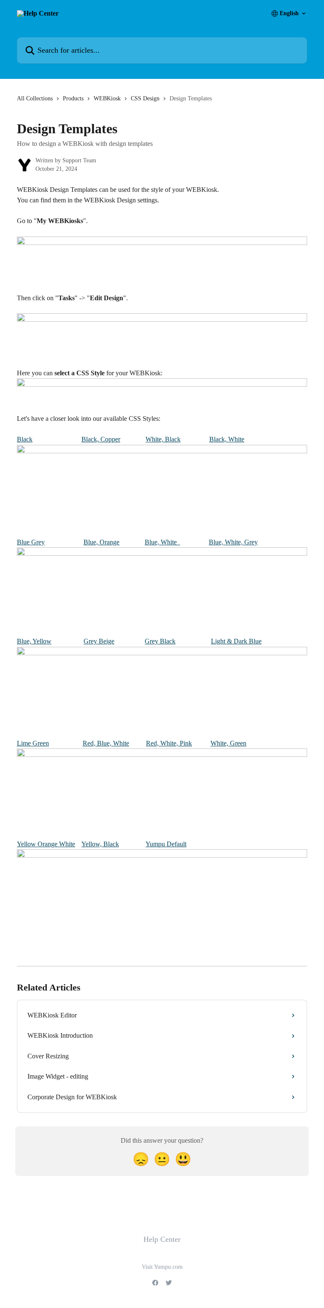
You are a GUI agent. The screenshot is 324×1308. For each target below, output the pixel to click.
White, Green (228, 743)
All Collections (35, 98)
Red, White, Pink (169, 743)
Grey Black (160, 641)
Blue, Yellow (34, 641)
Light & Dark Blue (236, 641)
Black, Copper (100, 439)
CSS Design (145, 98)
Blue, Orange (101, 542)
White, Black (163, 439)
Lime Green (33, 743)
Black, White (226, 439)
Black (24, 439)
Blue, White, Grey (233, 542)
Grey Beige (99, 641)
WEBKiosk (107, 98)
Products (73, 98)
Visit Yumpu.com (162, 1267)
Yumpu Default (166, 844)
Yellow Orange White (46, 844)
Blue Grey (31, 542)
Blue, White (162, 542)
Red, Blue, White (106, 743)
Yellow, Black (100, 844)
